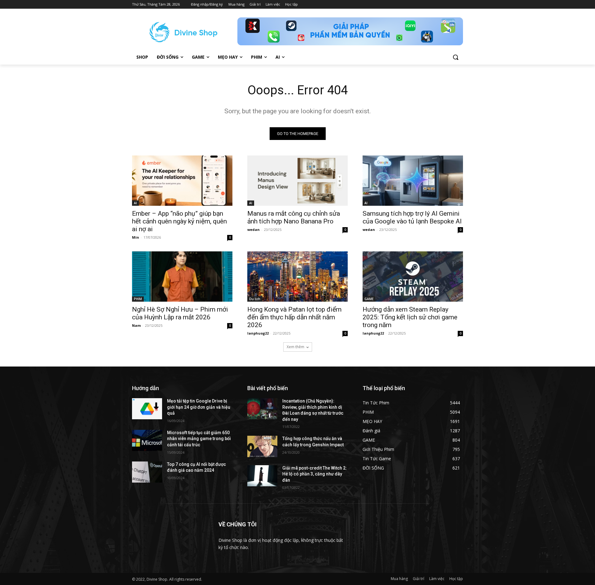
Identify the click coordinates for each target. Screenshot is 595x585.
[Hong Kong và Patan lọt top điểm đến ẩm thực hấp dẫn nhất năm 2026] (297, 276)
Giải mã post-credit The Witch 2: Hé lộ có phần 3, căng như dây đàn (314, 474)
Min (135, 237)
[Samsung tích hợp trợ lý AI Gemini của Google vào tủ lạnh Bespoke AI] (413, 180)
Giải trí (418, 578)
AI (135, 203)
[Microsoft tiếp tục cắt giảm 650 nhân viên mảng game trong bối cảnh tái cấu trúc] (147, 440)
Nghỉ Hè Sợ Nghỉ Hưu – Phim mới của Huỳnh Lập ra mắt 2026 (180, 313)
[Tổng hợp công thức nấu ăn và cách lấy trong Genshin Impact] (262, 446)
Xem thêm (295, 346)
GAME (368, 299)
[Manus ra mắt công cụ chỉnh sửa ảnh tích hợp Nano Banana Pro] (297, 180)
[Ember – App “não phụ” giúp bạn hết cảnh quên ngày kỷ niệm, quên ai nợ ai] (182, 180)
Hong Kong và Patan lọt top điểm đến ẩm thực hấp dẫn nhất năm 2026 (294, 317)
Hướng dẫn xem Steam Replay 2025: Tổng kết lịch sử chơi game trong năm (410, 317)
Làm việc (436, 578)
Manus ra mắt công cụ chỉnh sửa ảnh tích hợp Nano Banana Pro (293, 217)
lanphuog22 (258, 333)
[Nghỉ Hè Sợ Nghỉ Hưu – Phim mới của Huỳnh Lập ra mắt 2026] (182, 276)
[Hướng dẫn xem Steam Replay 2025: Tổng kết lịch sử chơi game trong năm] (413, 276)
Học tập (456, 578)
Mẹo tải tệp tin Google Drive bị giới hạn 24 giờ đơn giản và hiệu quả (198, 407)
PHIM (138, 299)
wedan (253, 229)
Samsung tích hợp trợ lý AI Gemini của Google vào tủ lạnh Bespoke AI (412, 217)
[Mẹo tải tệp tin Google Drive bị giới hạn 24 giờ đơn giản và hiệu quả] (147, 408)
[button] (455, 57)
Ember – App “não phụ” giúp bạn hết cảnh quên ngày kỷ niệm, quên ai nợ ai (179, 221)
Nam (136, 325)
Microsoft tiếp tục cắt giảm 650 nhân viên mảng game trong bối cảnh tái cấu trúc (199, 438)
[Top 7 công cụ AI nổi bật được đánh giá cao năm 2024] (147, 472)
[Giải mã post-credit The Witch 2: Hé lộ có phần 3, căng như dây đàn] (262, 475)
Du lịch (254, 299)
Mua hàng (399, 578)
